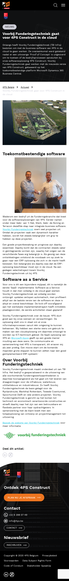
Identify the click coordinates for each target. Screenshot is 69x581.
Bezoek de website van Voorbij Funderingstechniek (31, 422)
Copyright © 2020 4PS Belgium (21, 555)
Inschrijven (14, 545)
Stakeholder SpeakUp (39, 565)
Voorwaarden (11, 560)
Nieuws (9, 26)
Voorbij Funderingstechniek (18, 229)
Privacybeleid (49, 555)
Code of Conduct (13, 565)
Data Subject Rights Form (36, 560)
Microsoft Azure (20, 338)
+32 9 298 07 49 (18, 515)
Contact (12, 528)
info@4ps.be (16, 521)
